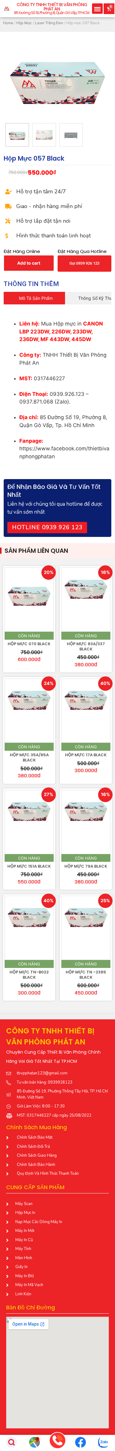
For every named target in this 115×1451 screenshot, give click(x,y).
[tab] (34, 298)
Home (8, 22)
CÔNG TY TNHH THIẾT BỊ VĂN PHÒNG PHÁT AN (52, 7)
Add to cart (28, 263)
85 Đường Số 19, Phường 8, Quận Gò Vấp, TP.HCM (51, 12)
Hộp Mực (24, 22)
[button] (97, 8)
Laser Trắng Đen (49, 22)
